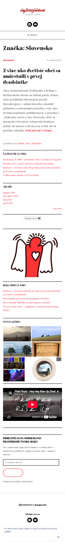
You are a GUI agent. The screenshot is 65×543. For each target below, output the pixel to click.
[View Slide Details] (32, 255)
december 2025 (10, 196)
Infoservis (8, 60)
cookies (7, 531)
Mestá (21, 143)
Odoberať (13, 472)
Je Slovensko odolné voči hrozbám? (21, 175)
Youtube (35, 24)
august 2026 (9, 192)
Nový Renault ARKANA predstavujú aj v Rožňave (27, 302)
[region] (32, 255)
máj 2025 (7, 199)
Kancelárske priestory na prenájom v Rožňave (26, 298)
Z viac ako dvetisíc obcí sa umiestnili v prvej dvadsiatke (32, 76)
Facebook (29, 24)
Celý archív (57, 208)
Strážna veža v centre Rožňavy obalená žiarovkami (28, 163)
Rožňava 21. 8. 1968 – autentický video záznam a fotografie (32, 159)
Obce (27, 143)
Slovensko (37, 143)
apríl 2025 (8, 203)
